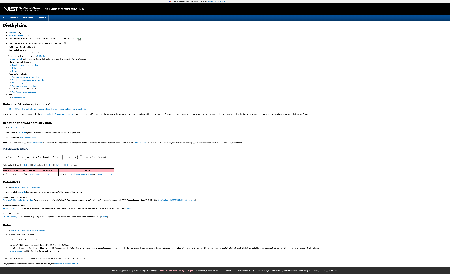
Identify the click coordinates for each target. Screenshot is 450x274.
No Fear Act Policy (223, 270)
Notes (14, 71)
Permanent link (15, 59)
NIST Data (27, 17)
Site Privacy (117, 270)
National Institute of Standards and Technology (22, 8)
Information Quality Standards (284, 270)
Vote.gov (334, 270)
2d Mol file (41, 56)
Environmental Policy (245, 270)
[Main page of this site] (3, 18)
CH (49, 165)
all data (192, 200)
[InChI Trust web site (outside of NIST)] (79, 40)
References (16, 68)
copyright (22, 133)
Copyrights (153, 270)
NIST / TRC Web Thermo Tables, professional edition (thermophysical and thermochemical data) (47, 109)
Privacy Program (141, 270)
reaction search (35, 142)
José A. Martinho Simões (27, 137)
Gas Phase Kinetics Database (24, 92)
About (41, 17)
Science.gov (316, 270)
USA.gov (326, 270)
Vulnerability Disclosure (205, 270)
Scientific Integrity (262, 270)
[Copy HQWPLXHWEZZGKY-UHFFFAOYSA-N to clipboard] (65, 43)
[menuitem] (3, 18)
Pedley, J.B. (7, 208)
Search (13, 17)
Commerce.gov (304, 270)
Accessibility (128, 270)
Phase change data (20, 82)
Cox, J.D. (6, 216)
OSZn (58, 165)
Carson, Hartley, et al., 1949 (47, 174)
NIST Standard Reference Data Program (57, 114)
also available (140, 142)
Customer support (15, 251)
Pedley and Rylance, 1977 (81, 174)
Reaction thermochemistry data (25, 65)
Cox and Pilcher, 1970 (104, 174)
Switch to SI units (19, 97)
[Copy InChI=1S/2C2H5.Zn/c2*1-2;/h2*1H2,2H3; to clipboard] (73, 39)
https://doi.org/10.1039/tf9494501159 (172, 200)
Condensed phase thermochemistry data (28, 80)
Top (12, 128)
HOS (26, 165)
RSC (32, 174)
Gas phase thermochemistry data (25, 77)
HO (34, 165)
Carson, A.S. (8, 200)
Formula (12, 32)
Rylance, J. (17, 208)
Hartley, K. (17, 200)
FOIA (234, 270)
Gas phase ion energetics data (24, 86)
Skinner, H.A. (28, 200)
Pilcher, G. (15, 216)
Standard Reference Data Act (66, 263)
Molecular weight (16, 35)
